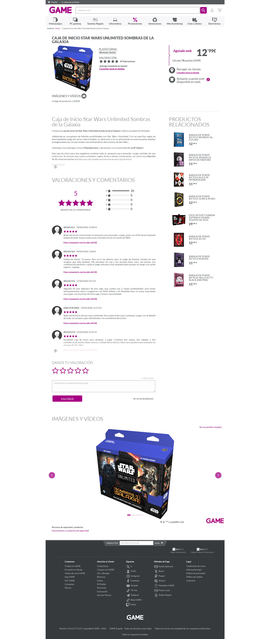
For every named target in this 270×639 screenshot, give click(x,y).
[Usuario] (212, 10)
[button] (203, 10)
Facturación (102, 591)
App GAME (70, 577)
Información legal (194, 569)
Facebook (134, 580)
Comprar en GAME (105, 569)
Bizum (161, 571)
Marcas (68, 588)
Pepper (161, 576)
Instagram (135, 576)
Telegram (134, 595)
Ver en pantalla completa (210, 427)
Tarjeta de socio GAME (75, 573)
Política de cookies (194, 577)
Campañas (69, 584)
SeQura (161, 580)
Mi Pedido (101, 584)
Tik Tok (133, 590)
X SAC (133, 571)
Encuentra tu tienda (73, 569)
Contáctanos (102, 566)
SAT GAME (70, 580)
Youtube (134, 585)
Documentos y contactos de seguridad (70, 531)
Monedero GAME (166, 585)
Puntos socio (164, 590)
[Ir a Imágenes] (83, 96)
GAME (60, 10)
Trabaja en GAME (73, 566)
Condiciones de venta (195, 566)
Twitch (133, 604)
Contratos (190, 580)
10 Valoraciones (127, 62)
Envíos (100, 580)
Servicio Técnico (104, 595)
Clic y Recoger (103, 573)
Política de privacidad (195, 573)
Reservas (101, 577)
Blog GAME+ (136, 600)
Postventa (101, 588)
